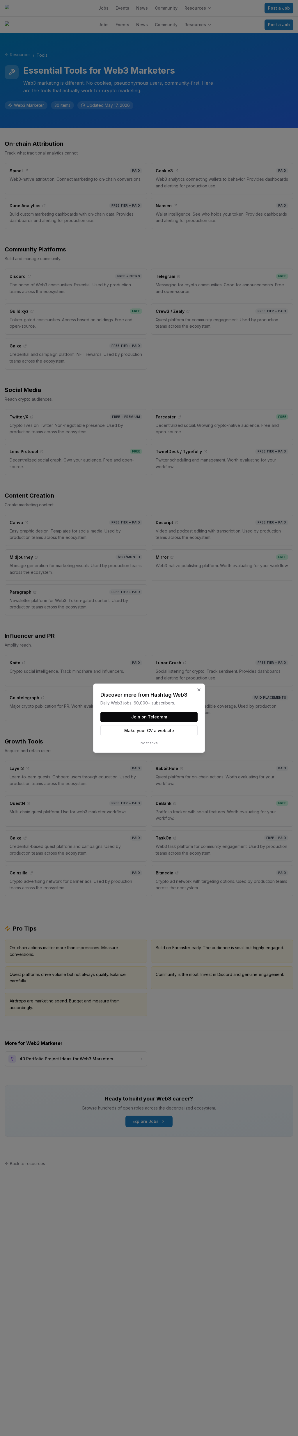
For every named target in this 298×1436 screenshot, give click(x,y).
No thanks (149, 743)
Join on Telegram (149, 716)
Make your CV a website (149, 730)
